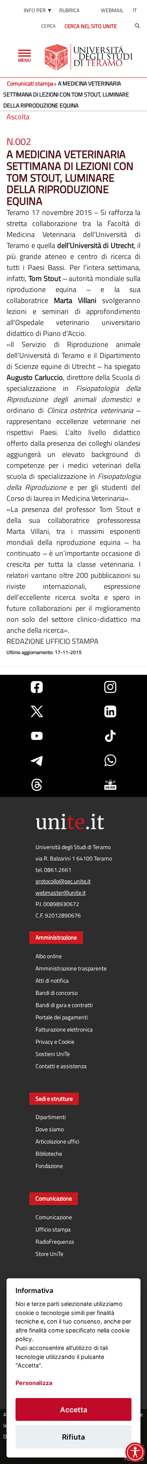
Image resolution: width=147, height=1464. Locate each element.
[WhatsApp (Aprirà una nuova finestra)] (110, 760)
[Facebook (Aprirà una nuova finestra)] (37, 687)
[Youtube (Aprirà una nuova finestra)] (37, 736)
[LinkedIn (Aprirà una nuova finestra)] (110, 711)
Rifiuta (73, 1437)
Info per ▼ (38, 10)
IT (135, 10)
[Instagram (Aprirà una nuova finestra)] (110, 687)
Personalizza (34, 1382)
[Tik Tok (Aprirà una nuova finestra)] (110, 736)
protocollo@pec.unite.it (63, 881)
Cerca (48, 26)
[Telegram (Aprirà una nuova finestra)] (37, 760)
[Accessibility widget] (135, 1452)
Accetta (73, 1409)
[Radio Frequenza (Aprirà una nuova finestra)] (110, 785)
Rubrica (69, 10)
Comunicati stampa (30, 83)
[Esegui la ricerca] (137, 26)
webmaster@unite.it (61, 892)
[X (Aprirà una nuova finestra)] (37, 711)
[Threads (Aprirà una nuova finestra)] (37, 785)
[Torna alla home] (89, 57)
